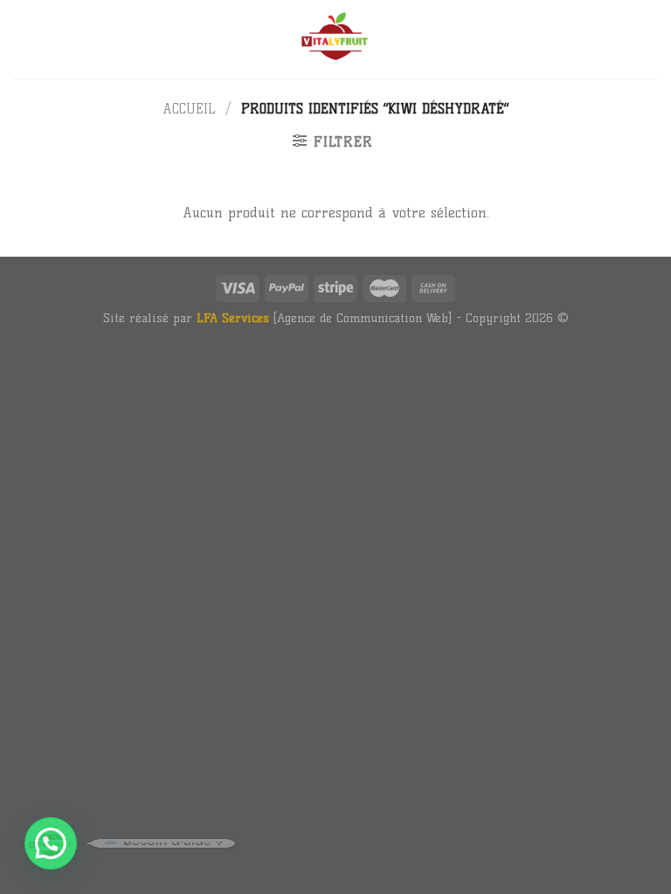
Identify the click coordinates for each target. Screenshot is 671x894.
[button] (50, 843)
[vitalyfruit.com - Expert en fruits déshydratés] (335, 39)
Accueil (189, 108)
